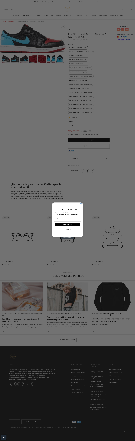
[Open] (3, 437)
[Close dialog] (81, 204)
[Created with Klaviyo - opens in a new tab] (67, 238)
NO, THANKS (67, 229)
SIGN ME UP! (67, 224)
